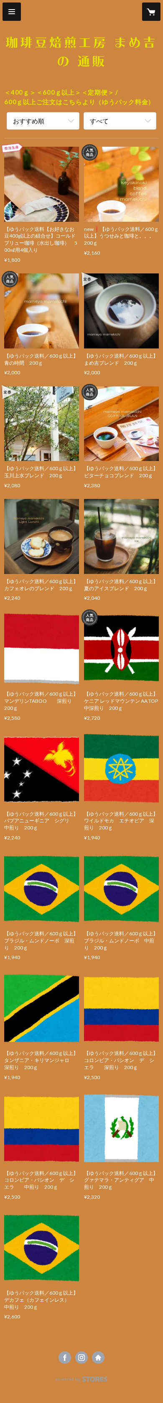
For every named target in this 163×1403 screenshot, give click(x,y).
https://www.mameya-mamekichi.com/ (98, 1357)
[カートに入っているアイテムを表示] (151, 12)
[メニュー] (12, 12)
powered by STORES (81, 1381)
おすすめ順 (28, 121)
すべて (99, 121)
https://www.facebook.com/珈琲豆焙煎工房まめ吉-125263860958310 (65, 1357)
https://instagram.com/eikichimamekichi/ (81, 1357)
